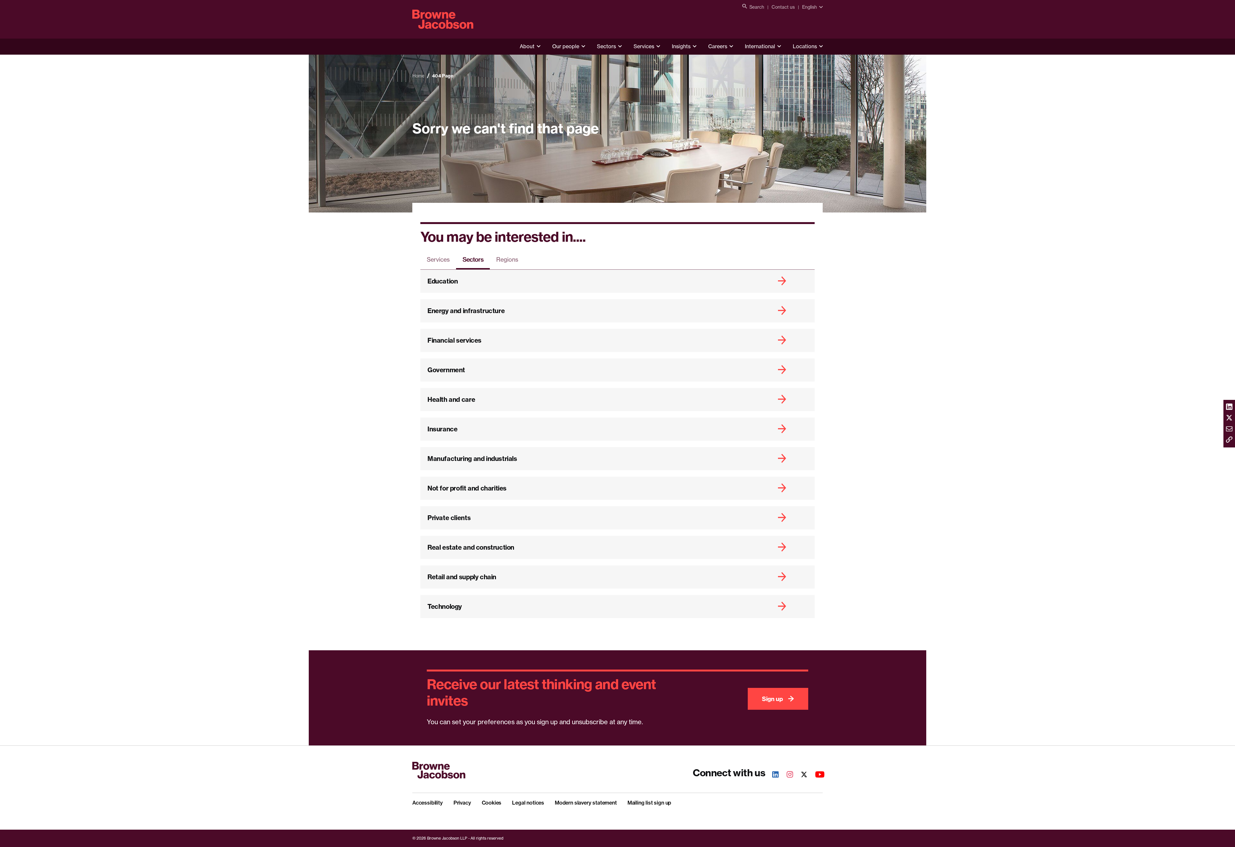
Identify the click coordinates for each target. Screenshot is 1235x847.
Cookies (492, 802)
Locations (805, 46)
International (760, 46)
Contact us (783, 7)
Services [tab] (438, 259)
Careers (717, 46)
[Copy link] (1229, 440)
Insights (681, 46)
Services (644, 46)
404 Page (442, 76)
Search (756, 7)
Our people (565, 46)
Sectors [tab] (472, 259)
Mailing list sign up (649, 802)
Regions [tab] (507, 259)
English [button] (809, 7)
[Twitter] (800, 775)
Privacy (462, 802)
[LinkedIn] (772, 775)
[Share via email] (1229, 429)
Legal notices (528, 802)
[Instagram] (786, 775)
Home (418, 75)
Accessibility (427, 802)
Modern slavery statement (586, 802)
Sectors (606, 46)
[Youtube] (816, 775)
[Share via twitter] (1229, 418)
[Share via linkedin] (1229, 407)
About (527, 46)
